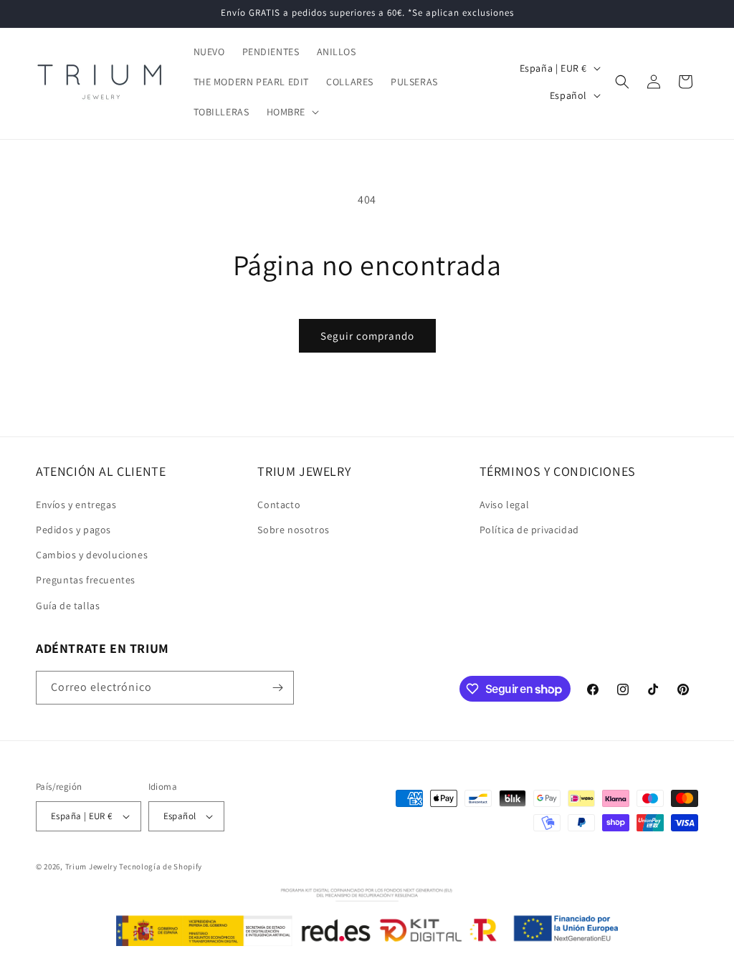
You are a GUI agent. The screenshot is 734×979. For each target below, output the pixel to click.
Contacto (278, 504)
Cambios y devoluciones (92, 554)
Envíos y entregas (76, 504)
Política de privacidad (529, 529)
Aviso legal (505, 504)
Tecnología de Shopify (160, 866)
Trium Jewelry (91, 866)
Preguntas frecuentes (85, 579)
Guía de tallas (68, 605)
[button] (291, 112)
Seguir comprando (367, 336)
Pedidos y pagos (73, 529)
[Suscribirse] (277, 688)
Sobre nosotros (293, 529)
